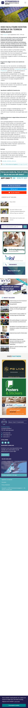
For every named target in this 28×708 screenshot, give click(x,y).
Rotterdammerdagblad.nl (12, 1)
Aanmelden (5, 455)
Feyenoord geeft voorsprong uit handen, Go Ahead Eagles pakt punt (18, 309)
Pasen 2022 (12, 202)
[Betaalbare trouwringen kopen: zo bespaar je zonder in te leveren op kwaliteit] (4, 329)
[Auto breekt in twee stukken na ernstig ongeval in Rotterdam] (4, 316)
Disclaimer (4, 482)
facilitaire (9, 161)
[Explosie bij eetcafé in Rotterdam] (4, 335)
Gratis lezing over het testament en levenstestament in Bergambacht (18, 302)
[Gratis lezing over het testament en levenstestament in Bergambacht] (4, 303)
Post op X (15, 189)
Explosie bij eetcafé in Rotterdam (18, 333)
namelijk (4, 161)
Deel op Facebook (15, 185)
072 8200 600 (6, 433)
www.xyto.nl (6, 436)
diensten (14, 161)
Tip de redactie (15, 192)
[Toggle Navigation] (25, 2)
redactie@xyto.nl (7, 434)
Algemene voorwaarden (7, 479)
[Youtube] (5, 442)
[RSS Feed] (8, 442)
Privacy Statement (6, 484)
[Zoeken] (25, 226)
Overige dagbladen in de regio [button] (9, 475)
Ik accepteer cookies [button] (14, 705)
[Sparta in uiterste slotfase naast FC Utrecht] (4, 349)
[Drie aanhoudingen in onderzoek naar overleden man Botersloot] (4, 322)
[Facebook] (2, 442)
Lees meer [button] (17, 701)
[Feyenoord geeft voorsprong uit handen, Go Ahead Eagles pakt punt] (4, 309)
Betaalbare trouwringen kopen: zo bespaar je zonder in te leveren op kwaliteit (19, 328)
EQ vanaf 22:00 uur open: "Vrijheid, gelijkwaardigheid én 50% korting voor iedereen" (17, 211)
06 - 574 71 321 (20, 178)
